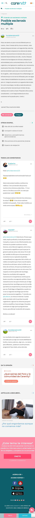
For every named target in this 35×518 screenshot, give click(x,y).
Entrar (24, 515)
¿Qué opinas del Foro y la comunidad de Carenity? (17, 375)
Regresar (4, 13)
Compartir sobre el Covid (13, 131)
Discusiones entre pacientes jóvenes (17, 141)
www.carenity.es (15, 505)
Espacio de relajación (12, 145)
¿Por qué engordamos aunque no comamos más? (17, 424)
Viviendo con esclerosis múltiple (15, 17)
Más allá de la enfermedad (13, 126)
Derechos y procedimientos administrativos (14, 136)
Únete (17, 456)
